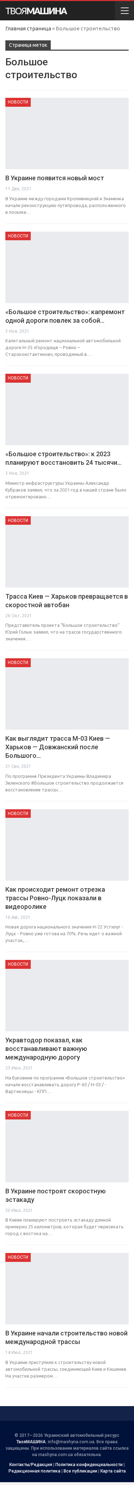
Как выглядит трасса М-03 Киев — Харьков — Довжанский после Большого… (57, 747)
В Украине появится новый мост (54, 178)
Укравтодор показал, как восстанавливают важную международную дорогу (46, 1048)
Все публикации (80, 1471)
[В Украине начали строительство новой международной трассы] (67, 1288)
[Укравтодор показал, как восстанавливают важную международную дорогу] (67, 995)
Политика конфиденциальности (89, 1464)
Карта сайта (113, 1471)
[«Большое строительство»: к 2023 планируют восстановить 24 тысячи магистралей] (67, 409)
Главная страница (28, 28)
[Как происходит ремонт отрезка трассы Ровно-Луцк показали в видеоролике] (67, 845)
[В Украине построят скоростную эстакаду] (67, 1146)
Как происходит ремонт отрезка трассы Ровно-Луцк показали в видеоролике (55, 898)
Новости (18, 102)
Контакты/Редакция (30, 1464)
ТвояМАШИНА (31, 1441)
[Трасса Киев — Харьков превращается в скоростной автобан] (67, 552)
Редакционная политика (34, 1471)
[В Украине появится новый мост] (67, 133)
